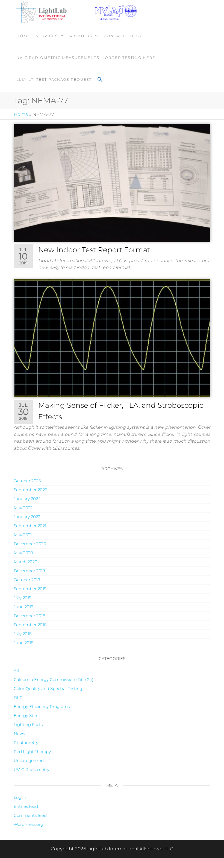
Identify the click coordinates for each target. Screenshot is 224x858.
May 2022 (23, 507)
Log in (20, 797)
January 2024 (27, 498)
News (19, 733)
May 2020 (23, 552)
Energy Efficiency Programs (42, 706)
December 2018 (29, 615)
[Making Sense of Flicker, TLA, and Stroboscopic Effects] (112, 337)
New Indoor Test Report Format (94, 249)
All (16, 670)
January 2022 (27, 516)
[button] (100, 80)
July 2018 (22, 633)
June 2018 (23, 642)
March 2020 (25, 561)
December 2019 (29, 570)
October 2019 (27, 579)
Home (23, 36)
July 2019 (22, 597)
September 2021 (30, 525)
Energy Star (25, 715)
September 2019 (30, 588)
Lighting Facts (28, 724)
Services (47, 36)
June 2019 (23, 606)
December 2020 (30, 543)
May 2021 (23, 534)
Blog (136, 36)
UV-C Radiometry (31, 769)
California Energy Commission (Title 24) (53, 679)
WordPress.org (28, 824)
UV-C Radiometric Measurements (57, 57)
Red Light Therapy (32, 751)
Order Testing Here (130, 57)
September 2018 (30, 624)
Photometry (26, 742)
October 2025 (27, 480)
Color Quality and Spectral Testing (48, 688)
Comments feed (30, 815)
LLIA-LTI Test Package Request (54, 79)
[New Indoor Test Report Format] (112, 182)
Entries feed (26, 806)
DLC (18, 697)
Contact (114, 36)
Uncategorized (29, 760)
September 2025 (30, 489)
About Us (80, 36)
